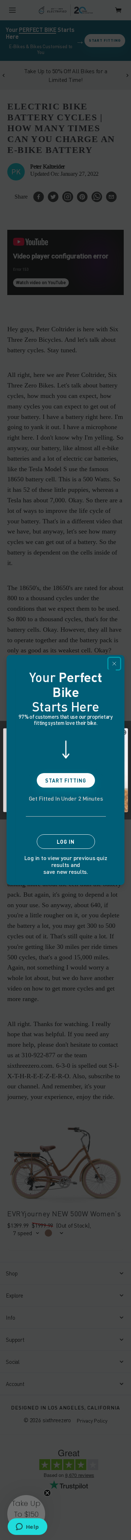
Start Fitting (65, 780)
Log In (66, 842)
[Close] (114, 663)
